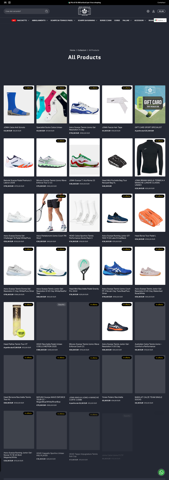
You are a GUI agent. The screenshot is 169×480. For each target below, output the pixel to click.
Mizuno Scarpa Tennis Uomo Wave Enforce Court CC (84, 345)
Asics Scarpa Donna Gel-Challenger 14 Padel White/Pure (17, 237)
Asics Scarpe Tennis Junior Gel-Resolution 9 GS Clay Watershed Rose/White (148, 291)
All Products (94, 50)
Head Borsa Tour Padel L (145, 236)
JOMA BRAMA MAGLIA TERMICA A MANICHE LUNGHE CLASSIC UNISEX (150, 182)
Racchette (22, 20)
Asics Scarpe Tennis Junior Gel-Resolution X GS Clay (115, 345)
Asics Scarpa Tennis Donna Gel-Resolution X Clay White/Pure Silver (19, 290)
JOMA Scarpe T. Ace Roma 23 (82, 180)
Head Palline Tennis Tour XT (15, 344)
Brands (152, 20)
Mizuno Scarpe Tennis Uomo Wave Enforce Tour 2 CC (51, 181)
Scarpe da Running (86, 20)
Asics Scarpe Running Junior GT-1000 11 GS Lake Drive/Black (116, 237)
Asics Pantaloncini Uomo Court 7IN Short (51, 237)
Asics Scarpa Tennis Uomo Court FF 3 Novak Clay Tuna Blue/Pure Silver (116, 291)
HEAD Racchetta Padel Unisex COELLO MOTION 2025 (49, 345)
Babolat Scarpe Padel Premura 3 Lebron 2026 (17, 181)
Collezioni (82, 50)
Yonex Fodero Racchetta (112, 397)
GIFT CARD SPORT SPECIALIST (148, 127)
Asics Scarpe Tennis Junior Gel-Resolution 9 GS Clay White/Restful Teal (51, 291)
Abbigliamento (39, 20)
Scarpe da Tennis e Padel (62, 20)
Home (72, 50)
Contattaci (161, 2)
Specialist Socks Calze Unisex (49, 127)
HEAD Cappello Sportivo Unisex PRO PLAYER (50, 453)
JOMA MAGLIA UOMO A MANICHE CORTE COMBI (84, 398)
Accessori (139, 20)
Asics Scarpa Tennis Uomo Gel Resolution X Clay (82, 128)
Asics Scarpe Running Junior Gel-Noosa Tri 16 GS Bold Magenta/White (18, 454)
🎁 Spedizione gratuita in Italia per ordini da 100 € (83, 2)
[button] (148, 11)
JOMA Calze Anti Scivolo (14, 127)
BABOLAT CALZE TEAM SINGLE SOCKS (148, 398)
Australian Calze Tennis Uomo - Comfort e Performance (148, 345)
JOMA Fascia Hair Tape (112, 127)
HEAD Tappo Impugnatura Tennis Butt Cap (83, 453)
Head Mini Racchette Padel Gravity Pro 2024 (84, 290)
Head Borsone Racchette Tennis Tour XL (17, 398)
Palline (126, 20)
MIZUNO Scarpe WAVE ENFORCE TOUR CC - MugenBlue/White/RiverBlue (50, 399)
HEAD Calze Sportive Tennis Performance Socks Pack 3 (81, 237)
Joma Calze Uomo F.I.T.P (112, 452)
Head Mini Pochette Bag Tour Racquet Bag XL (114, 181)
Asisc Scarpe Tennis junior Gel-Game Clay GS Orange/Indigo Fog (149, 453)
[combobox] (23, 11)
